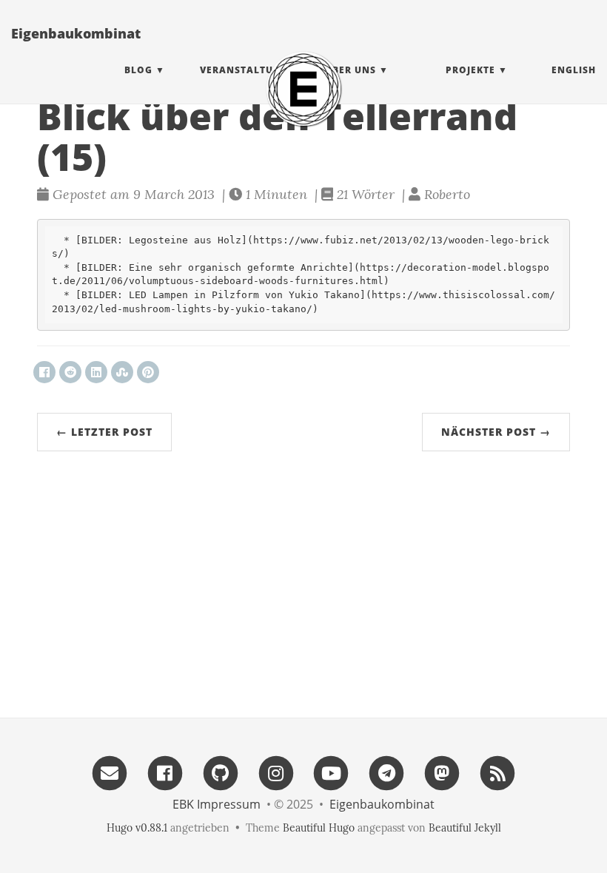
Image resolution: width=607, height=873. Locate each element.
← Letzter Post (104, 432)
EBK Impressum (216, 804)
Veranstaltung (244, 70)
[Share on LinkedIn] (96, 372)
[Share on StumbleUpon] (122, 372)
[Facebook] (165, 772)
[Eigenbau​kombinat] (303, 89)
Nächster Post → (496, 432)
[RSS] (497, 772)
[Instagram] (276, 772)
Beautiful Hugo (319, 828)
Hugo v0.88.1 (137, 828)
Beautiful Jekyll (465, 828)
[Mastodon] (442, 772)
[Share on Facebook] (44, 372)
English (573, 70)
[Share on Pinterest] (148, 372)
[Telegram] (386, 772)
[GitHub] (220, 772)
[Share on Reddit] (70, 372)
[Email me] (109, 772)
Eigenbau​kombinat (76, 33)
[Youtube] (331, 772)
